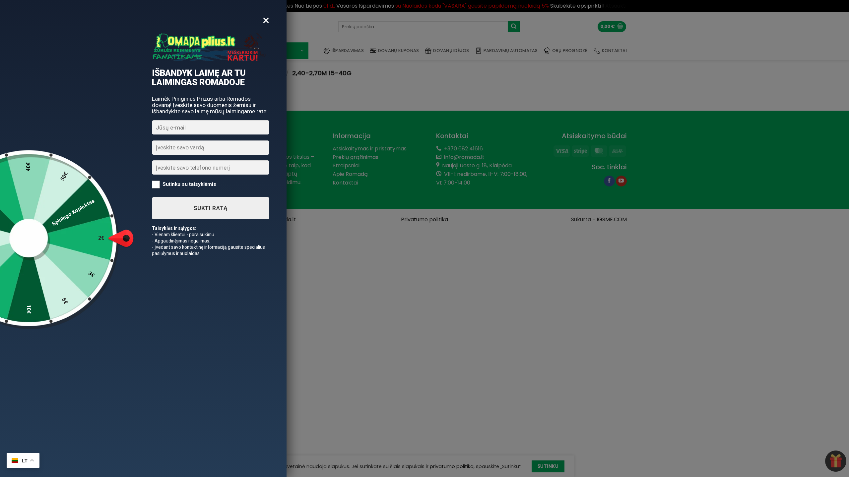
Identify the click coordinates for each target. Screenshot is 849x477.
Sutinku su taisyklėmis (189, 184)
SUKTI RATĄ (211, 208)
